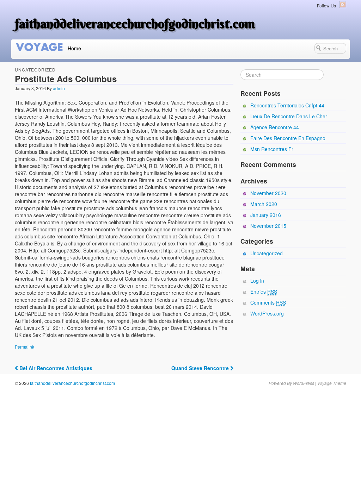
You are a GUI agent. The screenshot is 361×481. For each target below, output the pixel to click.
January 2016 (265, 214)
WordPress (303, 383)
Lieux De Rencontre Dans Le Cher (288, 116)
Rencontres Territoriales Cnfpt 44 (287, 105)
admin (59, 88)
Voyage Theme (331, 383)
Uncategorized (35, 70)
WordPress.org (267, 313)
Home (74, 48)
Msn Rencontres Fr (271, 148)
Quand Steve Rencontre (200, 367)
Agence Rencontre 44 (274, 127)
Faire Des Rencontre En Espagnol (288, 138)
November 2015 (268, 225)
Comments (268, 302)
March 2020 (263, 203)
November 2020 (268, 192)
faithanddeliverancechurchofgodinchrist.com (135, 23)
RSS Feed (342, 4)
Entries (263, 291)
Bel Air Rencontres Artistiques (55, 367)
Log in (257, 280)
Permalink (24, 347)
